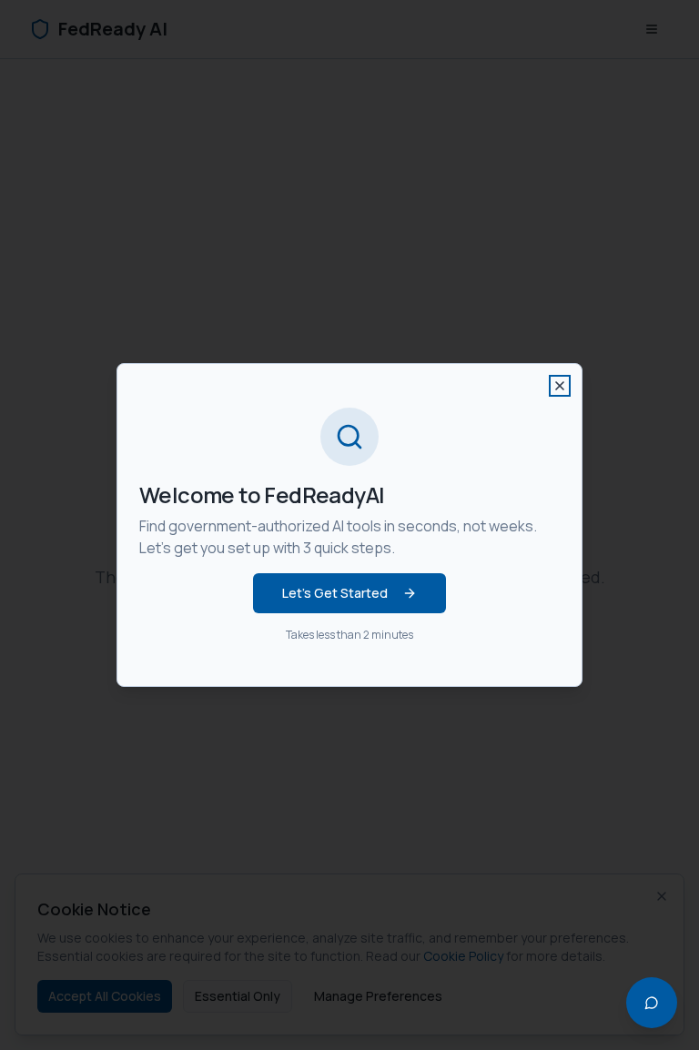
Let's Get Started (335, 592)
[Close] (559, 386)
